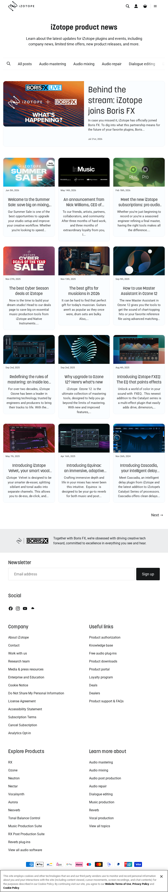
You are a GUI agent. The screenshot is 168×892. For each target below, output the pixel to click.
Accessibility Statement (25, 709)
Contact (13, 645)
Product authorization (104, 637)
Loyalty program (101, 677)
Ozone (12, 770)
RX (10, 762)
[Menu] (155, 6)
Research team (19, 661)
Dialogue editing (142, 64)
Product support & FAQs (106, 701)
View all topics (99, 826)
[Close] (161, 876)
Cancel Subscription (22, 725)
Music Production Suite (25, 826)
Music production (101, 802)
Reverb (94, 810)
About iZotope (18, 637)
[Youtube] (25, 608)
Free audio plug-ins (103, 653)
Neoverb (14, 810)
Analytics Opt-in (19, 733)
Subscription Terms (22, 717)
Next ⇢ (157, 515)
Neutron (14, 778)
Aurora (13, 802)
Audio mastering (52, 64)
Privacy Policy (140, 883)
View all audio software (25, 850)
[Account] (136, 6)
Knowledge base (101, 645)
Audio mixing (83, 64)
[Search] (127, 6)
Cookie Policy (11, 887)
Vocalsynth (16, 794)
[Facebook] (10, 608)
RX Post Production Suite (26, 834)
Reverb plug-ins (19, 842)
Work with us (17, 653)
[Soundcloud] (32, 608)
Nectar (13, 786)
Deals (93, 685)
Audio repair (111, 64)
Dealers (94, 693)
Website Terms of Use (118, 883)
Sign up (148, 574)
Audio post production (105, 778)
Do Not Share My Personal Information (36, 693)
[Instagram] (17, 608)
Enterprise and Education (26, 677)
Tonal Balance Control (24, 818)
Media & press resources (25, 669)
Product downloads (103, 661)
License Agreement (22, 701)
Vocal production (101, 818)
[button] (8, 64)
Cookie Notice (18, 685)
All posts (25, 64)
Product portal (99, 669)
